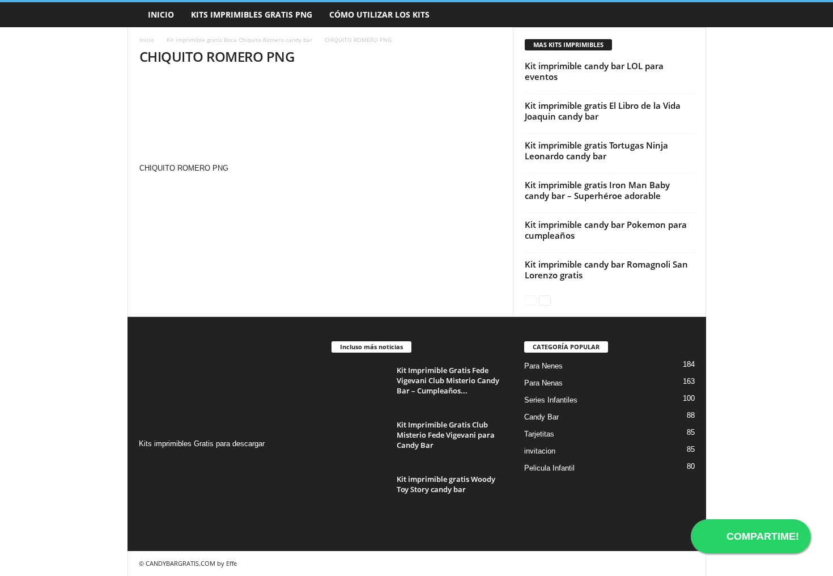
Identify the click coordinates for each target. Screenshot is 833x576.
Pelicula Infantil (549, 468)
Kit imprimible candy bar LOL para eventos (594, 71)
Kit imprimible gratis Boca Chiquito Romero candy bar (239, 40)
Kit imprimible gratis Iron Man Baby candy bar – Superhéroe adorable (597, 190)
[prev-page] (531, 300)
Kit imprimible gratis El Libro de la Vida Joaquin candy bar (603, 111)
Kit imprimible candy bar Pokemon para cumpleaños (606, 230)
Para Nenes (543, 366)
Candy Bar (541, 417)
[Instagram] (149, 465)
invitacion (539, 451)
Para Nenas (543, 383)
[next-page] (545, 300)
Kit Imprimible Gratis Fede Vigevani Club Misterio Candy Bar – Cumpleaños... (448, 380)
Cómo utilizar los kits (379, 14)
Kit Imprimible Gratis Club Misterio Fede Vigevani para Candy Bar (446, 435)
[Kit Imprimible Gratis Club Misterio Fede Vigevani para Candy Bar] (360, 441)
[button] (689, 14)
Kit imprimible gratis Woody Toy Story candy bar (446, 484)
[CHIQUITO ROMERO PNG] (320, 119)
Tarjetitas (539, 434)
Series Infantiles (550, 400)
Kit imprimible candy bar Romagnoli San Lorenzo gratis (606, 270)
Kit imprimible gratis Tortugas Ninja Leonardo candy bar (596, 150)
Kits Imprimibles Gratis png (251, 14)
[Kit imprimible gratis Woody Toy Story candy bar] (360, 495)
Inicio (161, 14)
